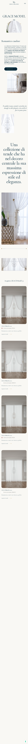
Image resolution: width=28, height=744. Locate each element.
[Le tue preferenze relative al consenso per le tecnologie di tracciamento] (25, 741)
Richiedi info (10, 69)
